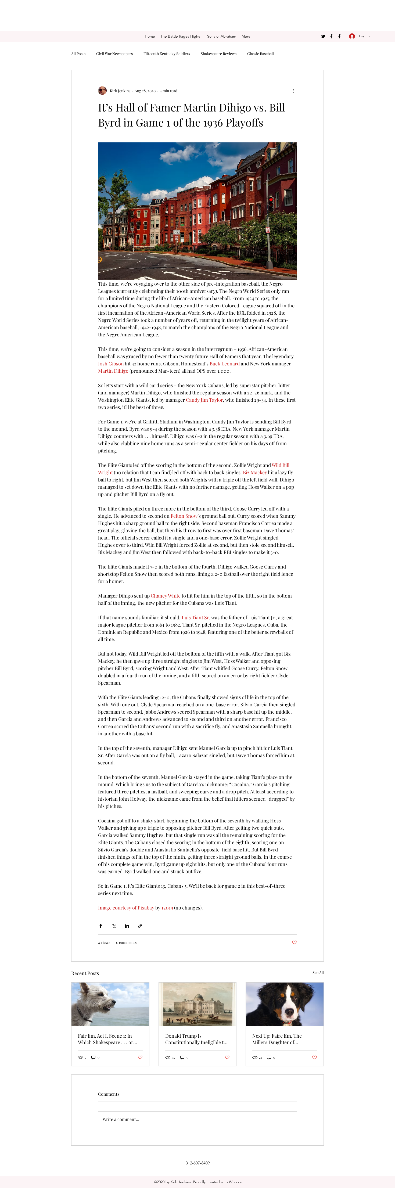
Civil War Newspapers (114, 53)
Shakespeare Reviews (218, 53)
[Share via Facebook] (100, 925)
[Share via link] (140, 925)
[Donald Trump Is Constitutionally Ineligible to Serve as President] (197, 1004)
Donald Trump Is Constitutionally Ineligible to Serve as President (195, 1039)
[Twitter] (323, 36)
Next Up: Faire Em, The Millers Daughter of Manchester (277, 1039)
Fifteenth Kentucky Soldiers (166, 53)
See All (318, 972)
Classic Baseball (260, 53)
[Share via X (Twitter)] (113, 925)
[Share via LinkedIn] (127, 925)
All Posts (78, 53)
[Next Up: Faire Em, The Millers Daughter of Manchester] (285, 1004)
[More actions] (293, 90)
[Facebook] (331, 36)
